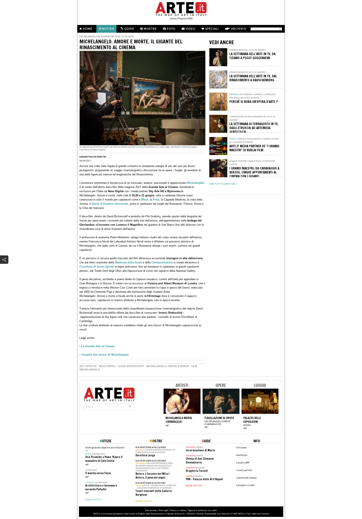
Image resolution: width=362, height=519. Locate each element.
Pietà (155, 199)
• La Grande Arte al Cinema (97, 346)
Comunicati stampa (246, 477)
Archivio (238, 28)
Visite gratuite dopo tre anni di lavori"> (104, 454)
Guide (129, 28)
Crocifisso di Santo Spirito (96, 266)
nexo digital (107, 366)
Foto (171, 28)
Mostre (150, 28)
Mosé (144, 199)
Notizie (108, 28)
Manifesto (241, 455)
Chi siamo (241, 447)
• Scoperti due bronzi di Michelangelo (104, 354)
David (95, 203)
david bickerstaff (131, 366)
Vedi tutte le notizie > (223, 183)
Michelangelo (195, 182)
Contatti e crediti (245, 485)
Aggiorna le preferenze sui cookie (202, 510)
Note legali (163, 510)
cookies (182, 510)
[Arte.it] (181, 8)
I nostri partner (244, 470)
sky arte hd (88, 366)
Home (87, 28)
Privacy (173, 510)
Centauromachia (162, 262)
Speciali (212, 28)
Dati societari (151, 510)
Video (190, 28)
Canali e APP (242, 462)
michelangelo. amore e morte (167, 366)
